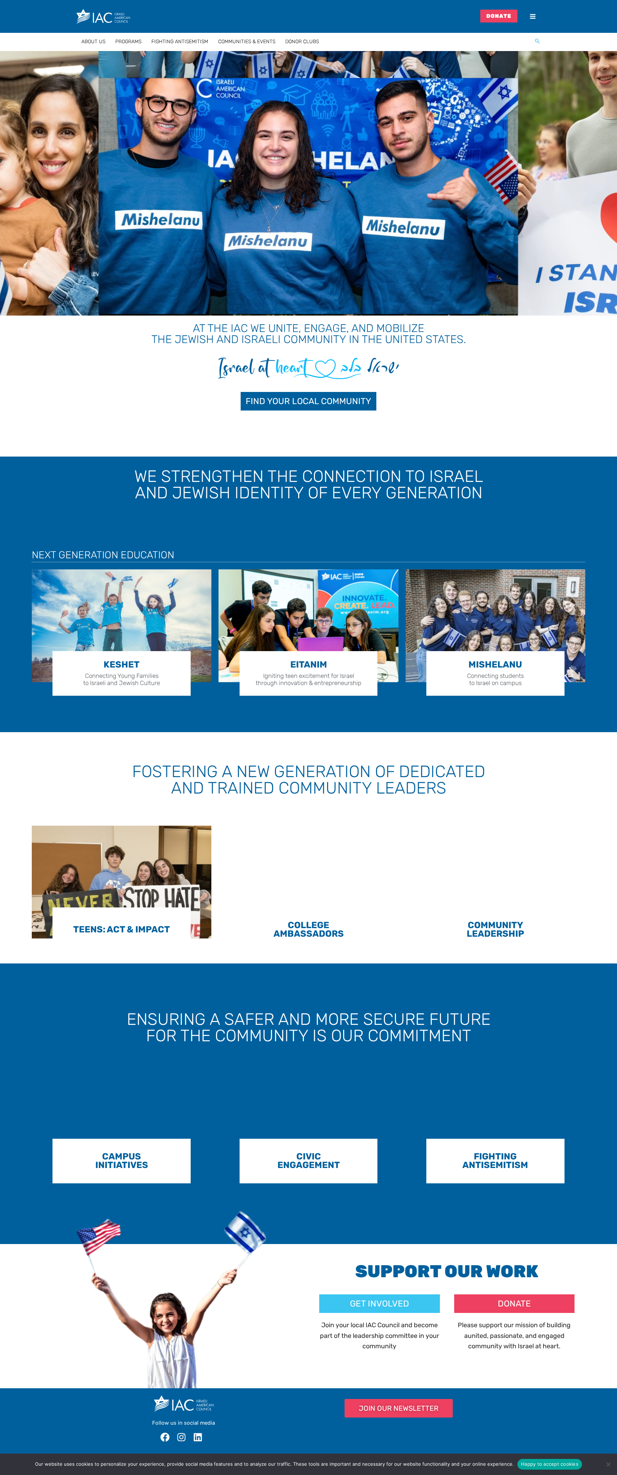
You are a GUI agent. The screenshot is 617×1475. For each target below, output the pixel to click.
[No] (608, 1464)
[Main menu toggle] (533, 16)
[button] (537, 42)
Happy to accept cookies (549, 1464)
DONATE (499, 16)
